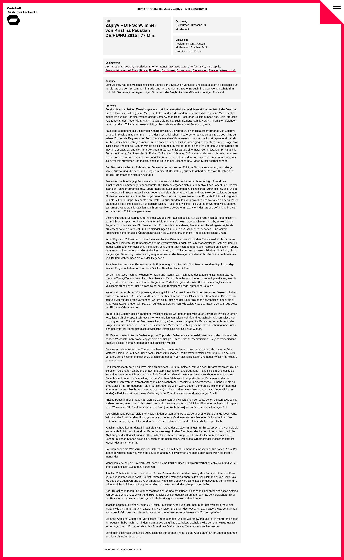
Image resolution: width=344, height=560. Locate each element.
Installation (141, 66)
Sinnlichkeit (168, 70)
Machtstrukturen (178, 66)
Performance (197, 66)
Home (141, 8)
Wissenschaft (228, 70)
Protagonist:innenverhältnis (121, 70)
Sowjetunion (184, 70)
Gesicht (128, 66)
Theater (213, 70)
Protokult (14, 8)
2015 (167, 8)
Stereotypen (200, 70)
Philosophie (213, 66)
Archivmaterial (113, 66)
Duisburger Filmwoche (125, 549)
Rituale (143, 70)
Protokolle (154, 8)
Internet (153, 66)
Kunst (163, 66)
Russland (154, 70)
